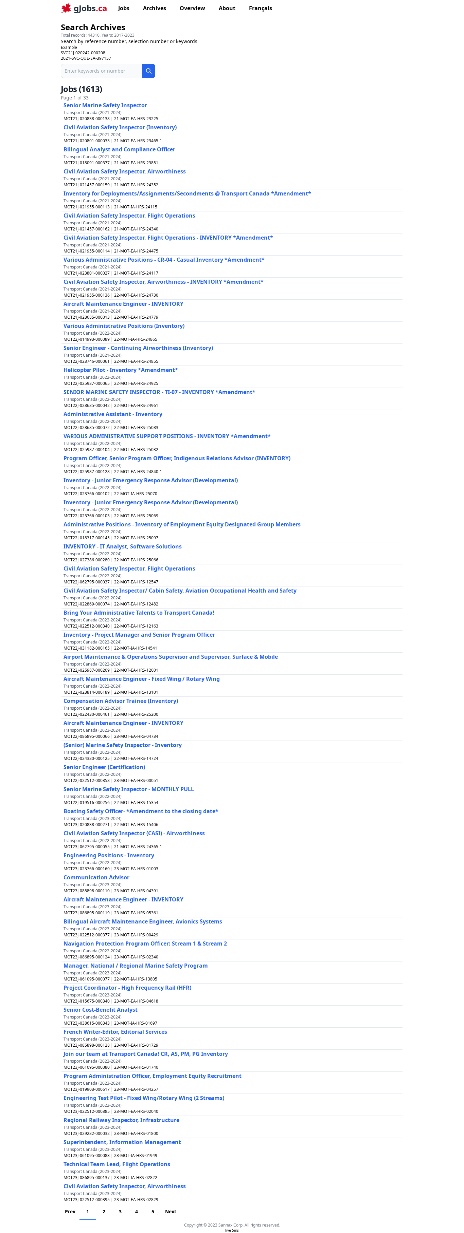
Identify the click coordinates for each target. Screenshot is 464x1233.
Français (260, 8)
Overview (192, 8)
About (227, 8)
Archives (154, 8)
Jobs (123, 8)
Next (170, 1211)
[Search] (148, 71)
